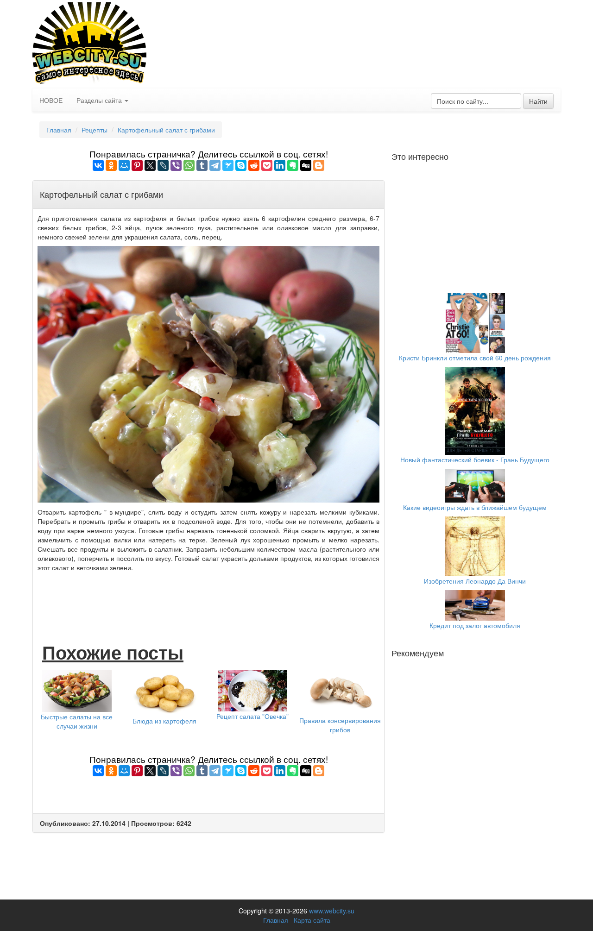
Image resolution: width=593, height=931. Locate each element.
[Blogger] (318, 165)
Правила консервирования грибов (340, 725)
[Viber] (176, 165)
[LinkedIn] (279, 165)
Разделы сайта (100, 100)
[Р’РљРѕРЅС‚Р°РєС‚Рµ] (98, 165)
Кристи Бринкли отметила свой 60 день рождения (475, 357)
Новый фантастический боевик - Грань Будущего (474, 459)
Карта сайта (312, 920)
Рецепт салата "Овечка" (252, 716)
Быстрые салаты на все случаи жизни (77, 721)
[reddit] (253, 165)
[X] (150, 165)
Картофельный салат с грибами (166, 129)
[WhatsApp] (189, 165)
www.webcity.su (331, 910)
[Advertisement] (208, 597)
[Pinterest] (137, 165)
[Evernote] (292, 165)
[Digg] (305, 165)
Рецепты (94, 129)
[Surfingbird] (227, 165)
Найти (538, 101)
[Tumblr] (202, 165)
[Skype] (240, 165)
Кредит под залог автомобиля (474, 625)
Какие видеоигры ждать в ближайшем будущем (475, 507)
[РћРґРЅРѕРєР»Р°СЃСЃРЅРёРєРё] (111, 165)
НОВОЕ (51, 100)
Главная (58, 129)
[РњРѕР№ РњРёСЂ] (124, 165)
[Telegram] (215, 165)
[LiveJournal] (163, 165)
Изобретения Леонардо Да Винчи (475, 580)
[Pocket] (266, 165)
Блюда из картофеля (164, 720)
